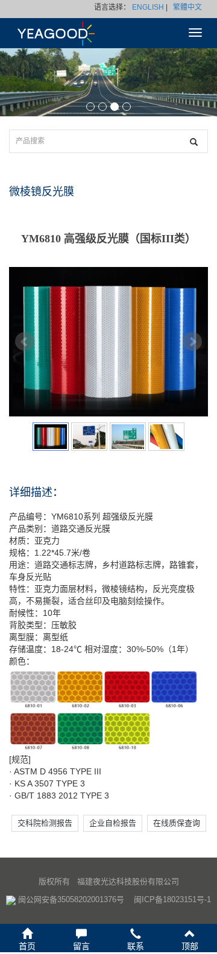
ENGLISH (148, 7)
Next (192, 341)
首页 (27, 946)
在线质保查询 (176, 822)
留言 (81, 946)
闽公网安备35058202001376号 (71, 899)
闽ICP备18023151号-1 (172, 899)
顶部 (189, 946)
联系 (135, 946)
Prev (24, 341)
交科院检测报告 (44, 822)
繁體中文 (187, 7)
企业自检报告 (112, 822)
